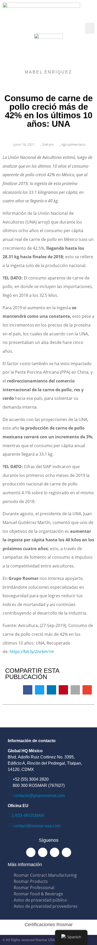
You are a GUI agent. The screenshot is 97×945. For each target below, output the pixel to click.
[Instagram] (42, 852)
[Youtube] (66, 852)
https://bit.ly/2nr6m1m (32, 651)
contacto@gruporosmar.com (39, 795)
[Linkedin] (54, 852)
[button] (89, 28)
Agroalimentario (73, 144)
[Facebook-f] (30, 852)
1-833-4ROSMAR (28, 815)
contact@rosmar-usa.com (36, 826)
